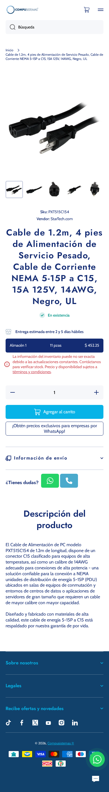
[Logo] (22, 9)
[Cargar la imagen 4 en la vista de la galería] (74, 189)
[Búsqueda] (10, 27)
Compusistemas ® (61, 743)
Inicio (9, 50)
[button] (86, 10)
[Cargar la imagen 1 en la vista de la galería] (14, 189)
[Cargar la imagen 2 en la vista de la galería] (34, 189)
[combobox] (54, 27)
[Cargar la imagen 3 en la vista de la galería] (54, 189)
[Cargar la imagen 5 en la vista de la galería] (94, 189)
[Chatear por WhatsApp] (97, 759)
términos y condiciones (32, 371)
